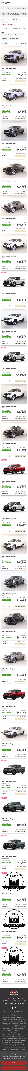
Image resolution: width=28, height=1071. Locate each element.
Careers (5, 1003)
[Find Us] (21, 3)
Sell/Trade (5, 1001)
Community (22, 1001)
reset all (10, 24)
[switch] (25, 3)
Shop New (7, 998)
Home (22, 998)
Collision (14, 1001)
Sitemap (22, 1003)
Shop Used (15, 998)
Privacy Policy (14, 1003)
